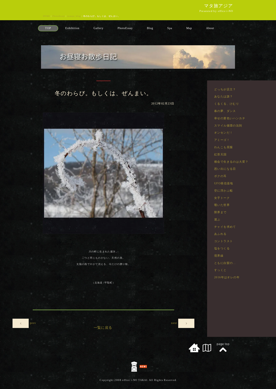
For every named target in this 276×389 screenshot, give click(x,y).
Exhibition (72, 28)
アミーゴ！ (222, 139)
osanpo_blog (74, 16)
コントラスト (223, 241)
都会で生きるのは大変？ (231, 161)
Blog (150, 28)
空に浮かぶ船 (223, 190)
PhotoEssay (59, 16)
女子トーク (222, 197)
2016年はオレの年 (227, 277)
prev (33, 323)
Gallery (98, 28)
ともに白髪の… (225, 263)
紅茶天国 (220, 154)
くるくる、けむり (226, 103)
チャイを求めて (225, 226)
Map (189, 28)
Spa (169, 28)
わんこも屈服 (223, 147)
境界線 (222, 255)
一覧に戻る (103, 328)
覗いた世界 (222, 205)
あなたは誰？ (223, 96)
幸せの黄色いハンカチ (229, 118)
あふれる (220, 233)
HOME (46, 16)
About (210, 28)
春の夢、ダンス (225, 111)
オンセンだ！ (223, 132)
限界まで (220, 212)
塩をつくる (222, 248)
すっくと (220, 270)
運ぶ (217, 219)
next (174, 323)
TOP (48, 28)
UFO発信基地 (223, 183)
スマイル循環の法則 (228, 125)
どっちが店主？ (225, 89)
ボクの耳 (220, 176)
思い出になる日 (225, 168)
